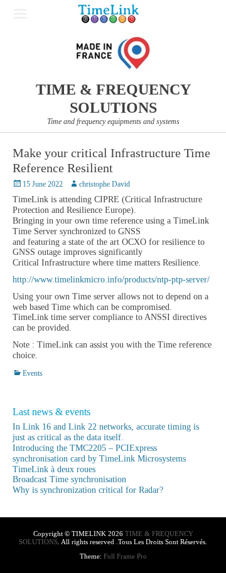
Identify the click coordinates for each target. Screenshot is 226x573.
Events (33, 373)
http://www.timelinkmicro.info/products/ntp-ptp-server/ (111, 279)
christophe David (104, 184)
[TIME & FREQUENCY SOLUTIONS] (108, 14)
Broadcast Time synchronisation (69, 479)
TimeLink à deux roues (54, 469)
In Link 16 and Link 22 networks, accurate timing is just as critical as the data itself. (106, 432)
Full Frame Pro (125, 556)
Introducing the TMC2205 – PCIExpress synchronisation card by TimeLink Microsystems (99, 453)
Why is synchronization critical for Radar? (88, 490)
